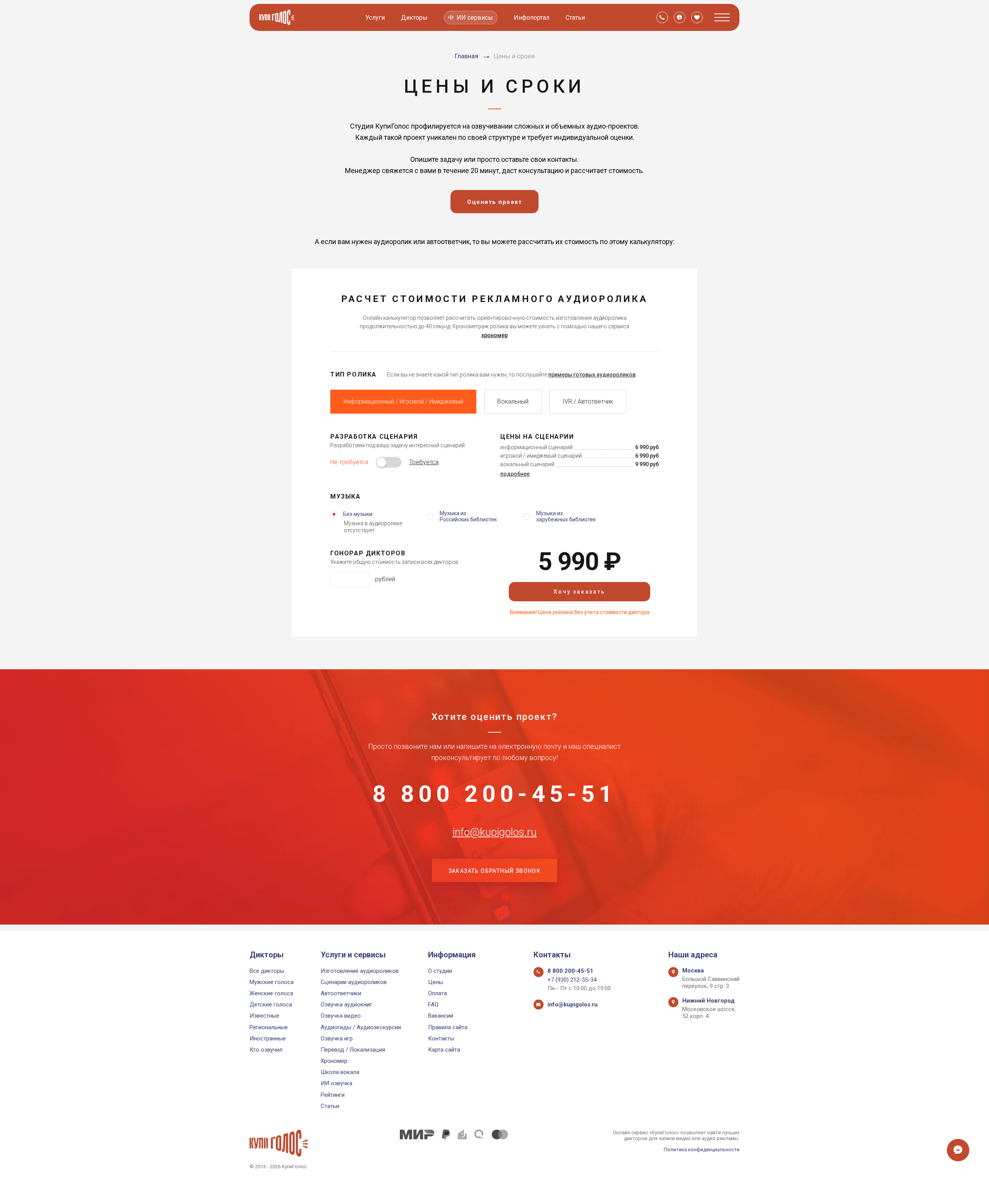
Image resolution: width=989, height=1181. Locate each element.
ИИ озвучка (336, 1083)
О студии (440, 970)
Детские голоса (271, 1004)
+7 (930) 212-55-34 (571, 979)
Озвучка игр (337, 1038)
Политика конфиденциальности (701, 1149)
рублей (385, 579)
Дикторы (414, 17)
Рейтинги (333, 1094)
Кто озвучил (266, 1049)
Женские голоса (271, 993)
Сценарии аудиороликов (354, 982)
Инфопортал (531, 17)
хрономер (494, 335)
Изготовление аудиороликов (360, 970)
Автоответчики (341, 993)
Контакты (441, 1038)
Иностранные (268, 1038)
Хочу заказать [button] (579, 592)
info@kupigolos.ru (494, 832)
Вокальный (512, 401)
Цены (435, 982)
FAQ (433, 1004)
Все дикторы (267, 970)
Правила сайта (447, 1027)
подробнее (515, 474)
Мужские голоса (272, 982)
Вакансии (440, 1015)
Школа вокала (340, 1072)
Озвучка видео (341, 1015)
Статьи (575, 17)
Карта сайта (444, 1049)
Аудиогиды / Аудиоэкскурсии (361, 1027)
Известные (264, 1015)
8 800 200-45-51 (494, 794)
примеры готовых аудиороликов (592, 375)
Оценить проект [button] (494, 202)
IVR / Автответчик (587, 401)
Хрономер (334, 1060)
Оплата (437, 993)
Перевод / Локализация (353, 1049)
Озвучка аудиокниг (346, 1004)
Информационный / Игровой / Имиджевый (403, 401)
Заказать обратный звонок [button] (495, 871)
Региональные (269, 1027)
